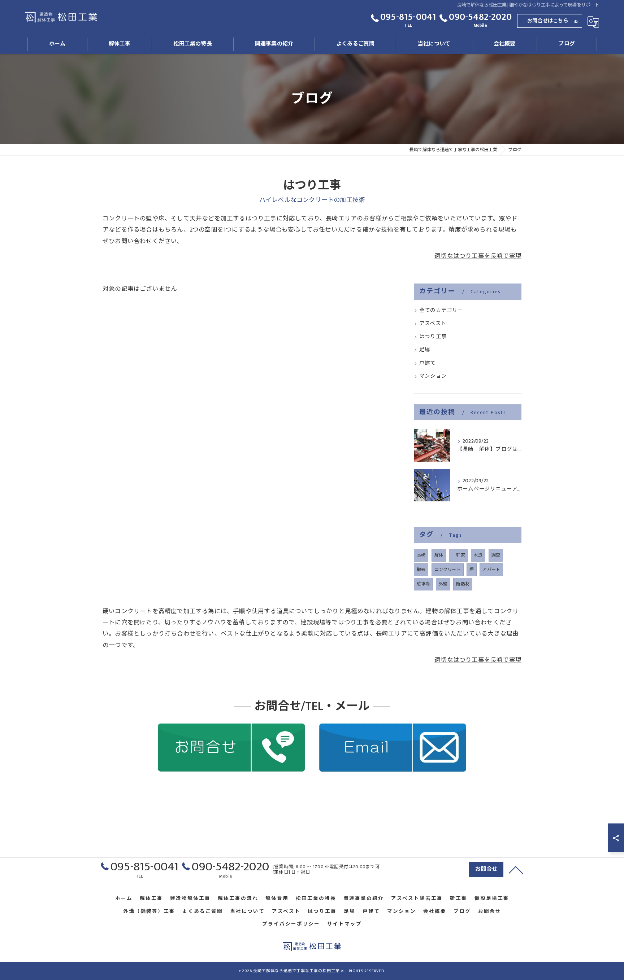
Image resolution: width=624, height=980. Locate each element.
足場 (424, 350)
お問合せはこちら (547, 21)
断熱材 (462, 584)
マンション (433, 376)
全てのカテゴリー (441, 310)
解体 (438, 555)
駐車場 (423, 584)
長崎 (421, 555)
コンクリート (447, 569)
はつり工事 (433, 337)
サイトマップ (344, 924)
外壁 (443, 584)
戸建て (427, 363)
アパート (491, 569)
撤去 (421, 569)
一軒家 (458, 555)
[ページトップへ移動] (516, 869)
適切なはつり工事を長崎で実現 (477, 256)
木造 (478, 555)
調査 (495, 555)
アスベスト (432, 323)
